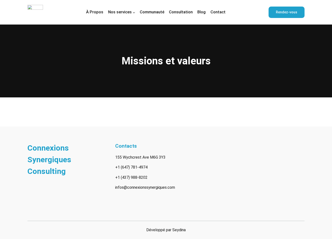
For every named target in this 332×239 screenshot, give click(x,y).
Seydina (179, 230)
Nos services (120, 11)
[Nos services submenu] (134, 12)
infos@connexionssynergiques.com (145, 187)
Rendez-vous (286, 12)
